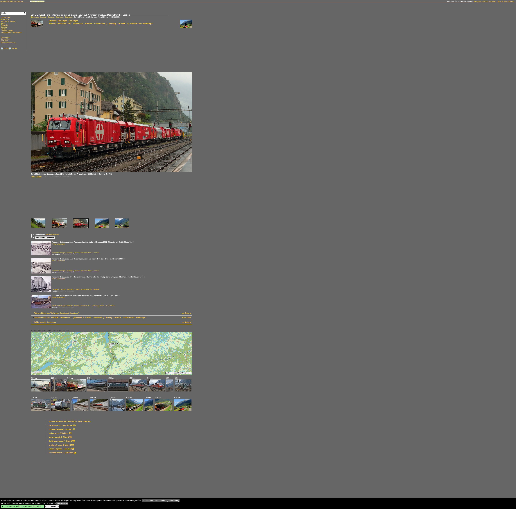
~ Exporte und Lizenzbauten (11, 33)
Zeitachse (4, 41)
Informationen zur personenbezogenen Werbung (160, 501)
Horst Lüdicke (36, 177)
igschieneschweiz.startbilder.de (11, 1)
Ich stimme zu (52, 506)
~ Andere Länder (7, 31)
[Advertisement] (111, 48)
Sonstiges (59, 17)
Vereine (4, 29)
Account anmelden (489, 1)
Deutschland (5, 18)
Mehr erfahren (62, 503)
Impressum (40, 1)
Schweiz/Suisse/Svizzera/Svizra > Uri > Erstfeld (50, 331)
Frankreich (5, 19)
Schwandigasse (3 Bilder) (60, 429)
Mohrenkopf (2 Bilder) (59, 437)
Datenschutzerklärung (8, 43)
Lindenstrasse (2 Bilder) (60, 445)
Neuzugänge (5, 37)
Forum (33, 1)
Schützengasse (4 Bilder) (60, 441)
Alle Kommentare (52, 235)
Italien (3, 23)
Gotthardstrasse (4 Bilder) (61, 425)
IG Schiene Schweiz (8, 21)
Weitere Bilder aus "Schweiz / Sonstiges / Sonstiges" (56, 313)
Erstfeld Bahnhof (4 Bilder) (61, 453)
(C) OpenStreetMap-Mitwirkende (178, 373)
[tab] (111, 313)
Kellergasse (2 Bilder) (58, 433)
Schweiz (51, 17)
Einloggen (477, 1)
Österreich (4, 25)
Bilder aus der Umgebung (45, 322)
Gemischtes (5, 39)
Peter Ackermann (58, 244)
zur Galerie (186, 313)
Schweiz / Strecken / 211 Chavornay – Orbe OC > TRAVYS (94, 305)
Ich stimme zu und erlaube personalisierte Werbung (23, 506)
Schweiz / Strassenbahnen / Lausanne (86, 253)
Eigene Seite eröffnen (506, 1)
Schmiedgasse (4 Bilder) (60, 449)
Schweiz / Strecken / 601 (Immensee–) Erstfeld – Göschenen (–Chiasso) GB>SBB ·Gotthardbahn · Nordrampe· (101, 23)
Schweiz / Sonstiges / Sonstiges (63, 21)
